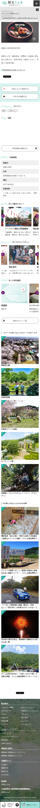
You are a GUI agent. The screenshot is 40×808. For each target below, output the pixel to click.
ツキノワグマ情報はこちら (10, 13)
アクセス (24, 714)
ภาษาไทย (5, 775)
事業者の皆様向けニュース (11, 755)
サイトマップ (6, 733)
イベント (4, 724)
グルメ (3, 714)
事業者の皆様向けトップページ (13, 752)
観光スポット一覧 (20, 321)
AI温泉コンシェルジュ (29, 711)
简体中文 (4, 771)
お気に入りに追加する (20, 89)
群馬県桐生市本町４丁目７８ (14, 70)
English (4, 764)
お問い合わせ (6, 743)
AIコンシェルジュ (28, 707)
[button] (3, 216)
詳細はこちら (5, 784)
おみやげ (4, 717)
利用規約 (4, 740)
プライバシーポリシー (9, 736)
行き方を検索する (20, 96)
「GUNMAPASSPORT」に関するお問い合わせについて (19, 18)
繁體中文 (4, 768)
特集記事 (4, 721)
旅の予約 (24, 717)
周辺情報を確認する (20, 148)
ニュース (24, 721)
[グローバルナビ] (36, 3)
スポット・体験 (7, 707)
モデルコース (6, 711)
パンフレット (26, 724)
